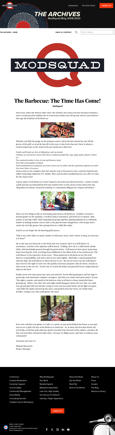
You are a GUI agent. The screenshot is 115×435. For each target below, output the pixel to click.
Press (93, 380)
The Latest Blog (88, 5)
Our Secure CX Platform (50, 395)
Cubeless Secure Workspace (21, 402)
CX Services (14, 377)
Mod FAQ (73, 384)
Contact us (106, 5)
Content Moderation (18, 380)
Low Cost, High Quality (49, 391)
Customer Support (17, 384)
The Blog (95, 387)
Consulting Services (17, 398)
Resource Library (98, 391)
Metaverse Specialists (49, 387)
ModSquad (73, 5)
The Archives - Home (9, 32)
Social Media (14, 395)
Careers (94, 384)
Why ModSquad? (47, 377)
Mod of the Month (77, 387)
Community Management (20, 391)
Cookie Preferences (15, 426)
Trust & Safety (15, 387)
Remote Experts (46, 384)
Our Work (44, 380)
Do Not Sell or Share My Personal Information (23, 428)
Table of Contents (63, 32)
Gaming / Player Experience (51, 398)
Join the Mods (75, 380)
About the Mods (76, 377)
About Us (95, 377)
